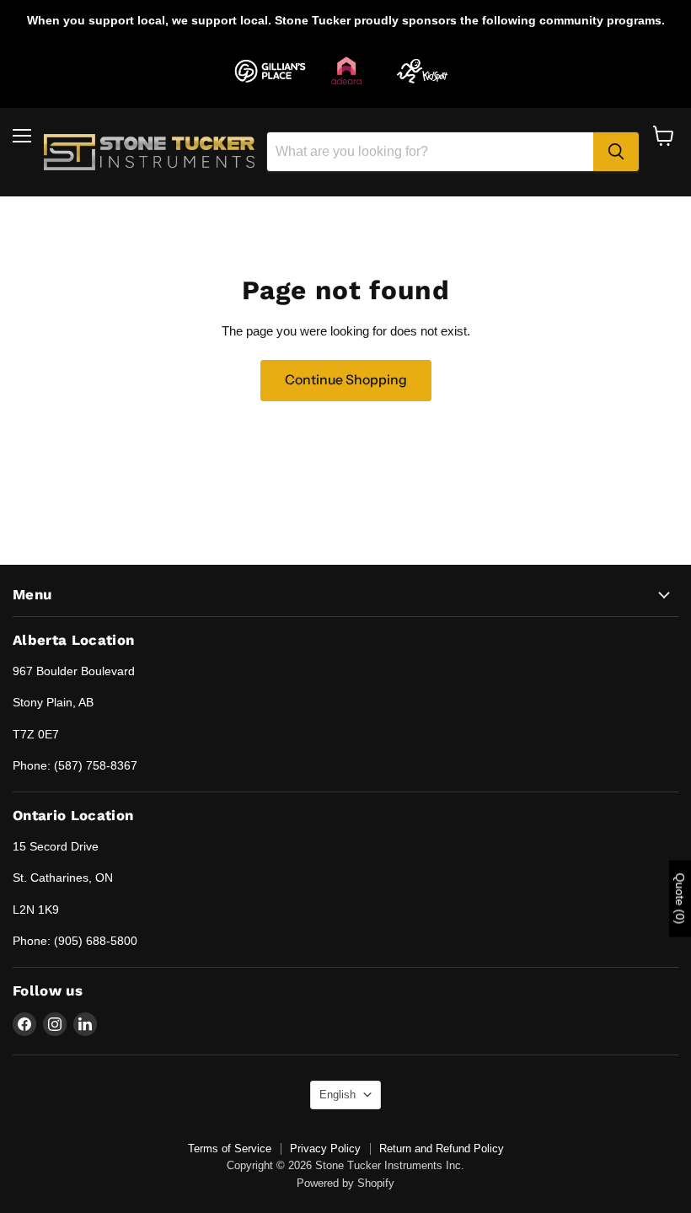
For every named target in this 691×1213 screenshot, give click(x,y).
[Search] (616, 151)
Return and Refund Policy (441, 1148)
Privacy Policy (325, 1148)
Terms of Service (229, 1148)
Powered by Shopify (345, 1183)
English (337, 1094)
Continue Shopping (346, 380)
